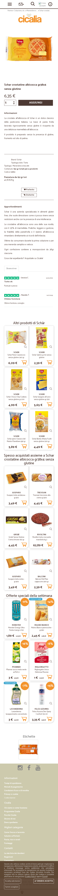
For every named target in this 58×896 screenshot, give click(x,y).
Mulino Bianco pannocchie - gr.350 (41, 629)
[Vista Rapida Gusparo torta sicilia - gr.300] (25, 571)
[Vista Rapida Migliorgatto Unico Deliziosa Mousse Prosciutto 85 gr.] (50, 661)
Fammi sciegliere (11, 887)
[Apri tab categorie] (9, 4)
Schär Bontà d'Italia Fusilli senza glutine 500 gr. (42, 440)
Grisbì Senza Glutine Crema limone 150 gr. (16, 538)
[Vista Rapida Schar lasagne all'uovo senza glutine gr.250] (50, 388)
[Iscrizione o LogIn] (42, 4)
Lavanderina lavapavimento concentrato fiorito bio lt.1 (16, 714)
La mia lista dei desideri (14, 853)
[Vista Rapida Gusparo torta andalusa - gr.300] (25, 487)
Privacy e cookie (11, 794)
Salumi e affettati (12, 836)
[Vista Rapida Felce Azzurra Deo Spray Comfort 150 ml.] (50, 703)
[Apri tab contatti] (21, 4)
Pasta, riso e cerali (12, 839)
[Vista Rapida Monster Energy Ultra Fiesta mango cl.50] (25, 619)
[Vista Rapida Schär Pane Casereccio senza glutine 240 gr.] (25, 346)
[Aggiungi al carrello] (24, 362)
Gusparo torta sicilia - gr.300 (16, 580)
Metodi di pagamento (13, 787)
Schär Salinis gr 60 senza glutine (41, 356)
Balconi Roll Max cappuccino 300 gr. (42, 580)
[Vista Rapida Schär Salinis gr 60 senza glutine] (50, 346)
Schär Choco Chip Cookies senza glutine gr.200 (16, 398)
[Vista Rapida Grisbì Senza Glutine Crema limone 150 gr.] (25, 529)
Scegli (45, 876)
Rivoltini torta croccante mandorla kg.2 (42, 538)
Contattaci (9, 860)
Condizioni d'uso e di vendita (16, 790)
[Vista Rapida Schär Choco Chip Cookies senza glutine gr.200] (25, 388)
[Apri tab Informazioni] (50, 4)
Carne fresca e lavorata (14, 832)
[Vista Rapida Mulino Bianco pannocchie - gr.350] (50, 619)
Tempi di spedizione (12, 783)
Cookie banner (9, 797)
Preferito (30, 189)
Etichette (29, 195)
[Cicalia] (29, 18)
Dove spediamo (11, 822)
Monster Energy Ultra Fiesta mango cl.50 (16, 629)
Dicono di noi (11, 268)
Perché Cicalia (10, 815)
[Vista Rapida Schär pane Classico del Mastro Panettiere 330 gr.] (25, 430)
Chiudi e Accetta (44, 881)
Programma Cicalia (12, 811)
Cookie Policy (30, 876)
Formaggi (8, 843)
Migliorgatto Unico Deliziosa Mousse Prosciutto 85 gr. (42, 672)
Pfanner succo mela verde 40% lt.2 (16, 671)
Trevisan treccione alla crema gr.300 (41, 496)
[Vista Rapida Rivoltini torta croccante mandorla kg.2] (50, 529)
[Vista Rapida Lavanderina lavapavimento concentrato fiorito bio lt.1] (25, 703)
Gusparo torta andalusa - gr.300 (16, 496)
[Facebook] (29, 769)
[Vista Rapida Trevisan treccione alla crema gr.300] (50, 487)
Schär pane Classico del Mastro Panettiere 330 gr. (16, 440)
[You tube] (37, 769)
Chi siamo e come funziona (15, 807)
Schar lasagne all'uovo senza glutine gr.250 (41, 398)
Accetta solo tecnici (12, 881)
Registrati (8, 857)
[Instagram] (20, 769)
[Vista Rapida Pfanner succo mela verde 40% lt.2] (25, 661)
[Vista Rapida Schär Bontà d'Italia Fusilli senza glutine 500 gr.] (50, 430)
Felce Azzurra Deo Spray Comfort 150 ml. (41, 713)
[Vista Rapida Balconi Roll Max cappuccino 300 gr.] (50, 571)
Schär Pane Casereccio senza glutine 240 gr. (16, 356)
